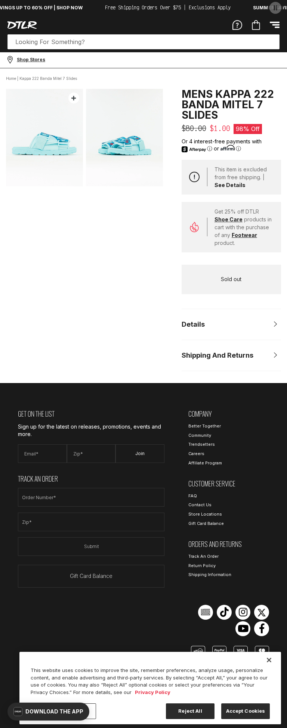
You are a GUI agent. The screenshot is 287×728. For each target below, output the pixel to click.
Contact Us (200, 504)
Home (11, 78)
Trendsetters (201, 444)
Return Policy (202, 565)
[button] (48, 712)
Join (140, 453)
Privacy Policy (152, 692)
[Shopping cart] (256, 25)
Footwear (244, 235)
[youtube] (242, 628)
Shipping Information (209, 574)
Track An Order (203, 556)
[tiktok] (224, 612)
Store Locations (205, 514)
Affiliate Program (205, 463)
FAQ (192, 495)
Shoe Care (229, 219)
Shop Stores (31, 59)
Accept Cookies (245, 711)
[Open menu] (275, 25)
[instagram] (242, 612)
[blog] (205, 612)
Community (199, 435)
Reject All (190, 711)
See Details (230, 185)
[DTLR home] (22, 25)
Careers (196, 453)
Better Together (204, 426)
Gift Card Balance (91, 576)
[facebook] (261, 628)
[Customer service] (237, 24)
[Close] (269, 660)
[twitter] (261, 612)
